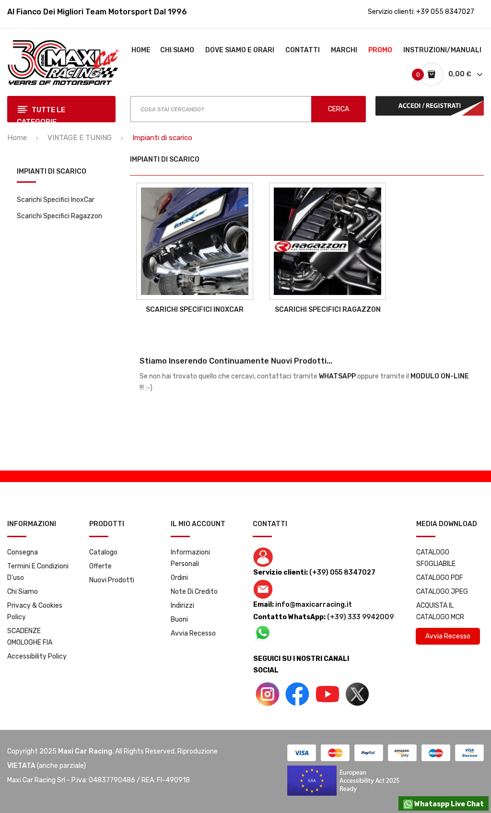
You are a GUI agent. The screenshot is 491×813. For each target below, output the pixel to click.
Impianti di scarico (51, 172)
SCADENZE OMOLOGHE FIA (29, 637)
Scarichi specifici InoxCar (55, 200)
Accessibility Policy (37, 656)
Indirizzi (182, 605)
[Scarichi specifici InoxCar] (194, 241)
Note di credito (194, 592)
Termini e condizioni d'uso (38, 572)
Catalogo (103, 552)
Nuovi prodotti (111, 580)
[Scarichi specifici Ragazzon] (327, 241)
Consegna (22, 552)
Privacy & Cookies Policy (34, 611)
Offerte (100, 566)
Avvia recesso (193, 633)
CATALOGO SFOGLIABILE (436, 558)
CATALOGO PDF (439, 578)
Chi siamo (22, 592)
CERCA (338, 109)
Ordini (179, 578)
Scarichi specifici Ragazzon (59, 216)
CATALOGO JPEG (442, 592)
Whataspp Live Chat (448, 804)
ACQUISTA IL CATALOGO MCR (440, 611)
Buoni (179, 619)
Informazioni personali (190, 558)
